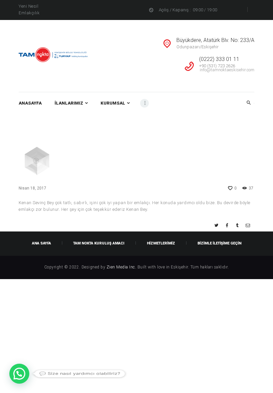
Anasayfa (214, 129)
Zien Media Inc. (122, 267)
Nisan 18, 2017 (32, 188)
